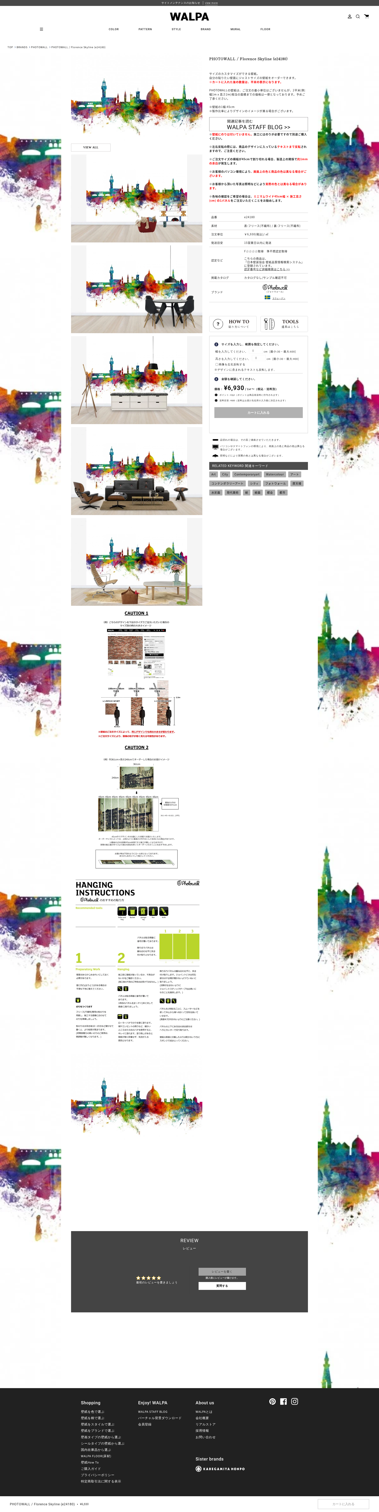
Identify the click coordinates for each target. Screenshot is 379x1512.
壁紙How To (90, 1462)
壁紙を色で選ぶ (92, 1412)
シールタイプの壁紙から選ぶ (103, 1443)
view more (211, 3)
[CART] (366, 16)
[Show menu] (43, 29)
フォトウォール (275, 483)
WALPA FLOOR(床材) (96, 1456)
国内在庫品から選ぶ (96, 1450)
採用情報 (202, 1431)
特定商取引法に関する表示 (101, 1481)
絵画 (258, 492)
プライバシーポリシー (97, 1475)
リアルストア (206, 1424)
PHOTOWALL (39, 47)
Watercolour (275, 474)
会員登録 (145, 1424)
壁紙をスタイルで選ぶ (97, 1424)
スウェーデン (278, 298)
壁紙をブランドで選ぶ (97, 1431)
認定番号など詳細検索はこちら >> (267, 269)
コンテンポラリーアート (227, 483)
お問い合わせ (206, 1437)
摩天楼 (297, 483)
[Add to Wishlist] (258, 424)
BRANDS (22, 47)
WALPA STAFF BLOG (153, 1412)
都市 (282, 492)
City (225, 474)
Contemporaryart (247, 474)
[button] (358, 16)
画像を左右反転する (232, 365)
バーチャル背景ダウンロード (160, 1418)
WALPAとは (204, 1412)
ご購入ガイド (91, 1469)
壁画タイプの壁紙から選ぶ (101, 1437)
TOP (10, 47)
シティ (254, 483)
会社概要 (202, 1418)
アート (294, 474)
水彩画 (215, 492)
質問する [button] (222, 1286)
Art (213, 474)
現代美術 (233, 492)
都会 (270, 492)
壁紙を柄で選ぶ (92, 1418)
